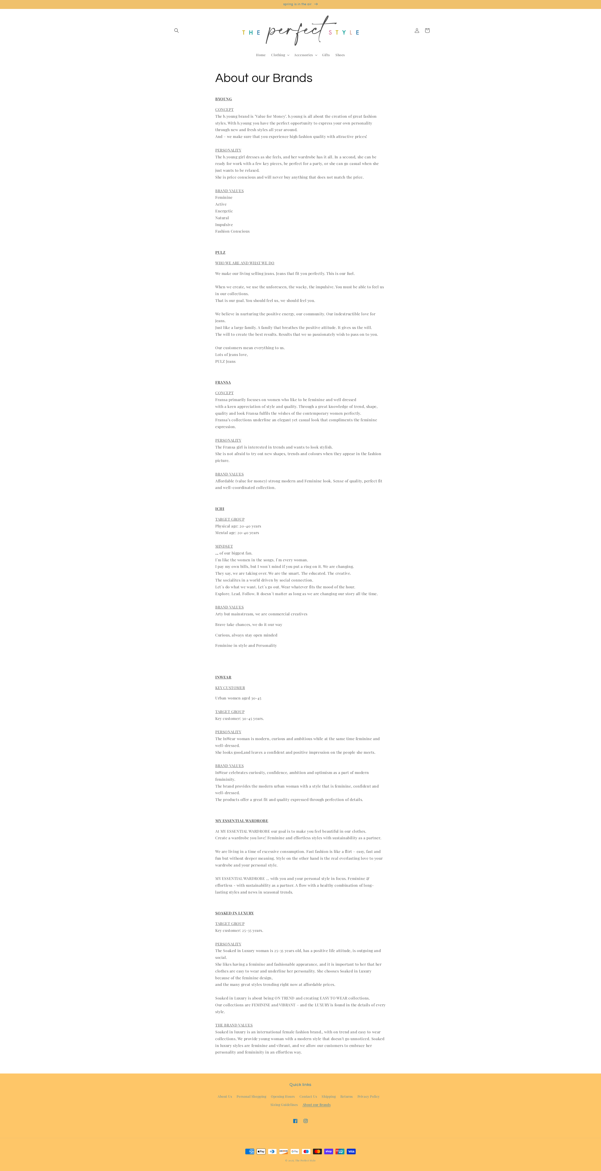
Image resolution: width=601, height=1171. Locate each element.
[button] (176, 30)
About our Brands (317, 1104)
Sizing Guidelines (284, 1104)
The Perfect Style (305, 1160)
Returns (346, 1096)
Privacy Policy (369, 1096)
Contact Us (308, 1096)
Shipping (329, 1096)
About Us (225, 1096)
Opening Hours (283, 1096)
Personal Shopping (251, 1096)
